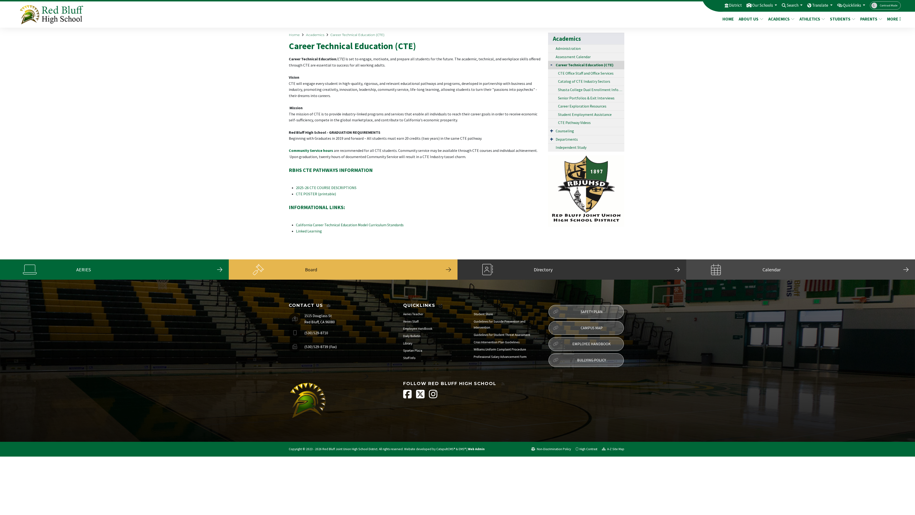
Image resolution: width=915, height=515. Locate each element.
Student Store (483, 314)
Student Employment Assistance (585, 114)
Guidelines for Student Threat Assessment (502, 335)
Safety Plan (592, 311)
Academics (779, 19)
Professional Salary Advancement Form (500, 357)
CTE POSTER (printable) (316, 193)
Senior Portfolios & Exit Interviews (586, 98)
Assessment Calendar (573, 56)
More (892, 19)
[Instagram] (433, 397)
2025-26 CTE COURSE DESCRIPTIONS (326, 187)
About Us (748, 19)
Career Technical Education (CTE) (357, 35)
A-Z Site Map (615, 449)
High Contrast (588, 449)
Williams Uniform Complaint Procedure (500, 349)
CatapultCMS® (445, 449)
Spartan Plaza (412, 351)
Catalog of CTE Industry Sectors (584, 81)
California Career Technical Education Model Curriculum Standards (350, 224)
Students (840, 19)
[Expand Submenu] (552, 130)
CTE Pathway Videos (574, 122)
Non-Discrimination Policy (553, 449)
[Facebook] (407, 397)
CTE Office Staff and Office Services (586, 73)
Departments (567, 139)
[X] (420, 397)
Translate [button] (820, 5)
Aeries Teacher (413, 314)
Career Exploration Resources (582, 106)
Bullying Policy (591, 360)
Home (728, 19)
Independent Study (571, 147)
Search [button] (793, 5)
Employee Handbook (417, 329)
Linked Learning (309, 231)
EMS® (462, 449)
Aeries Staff (411, 321)
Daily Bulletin (412, 336)
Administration (568, 48)
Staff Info (409, 358)
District (735, 5)
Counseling (565, 131)
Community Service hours (311, 150)
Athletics (809, 19)
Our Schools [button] (763, 5)
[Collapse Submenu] (551, 64)
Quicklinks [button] (852, 5)
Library (407, 343)
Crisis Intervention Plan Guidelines (496, 342)
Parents (868, 19)
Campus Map (592, 327)
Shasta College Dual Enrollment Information (591, 89)
